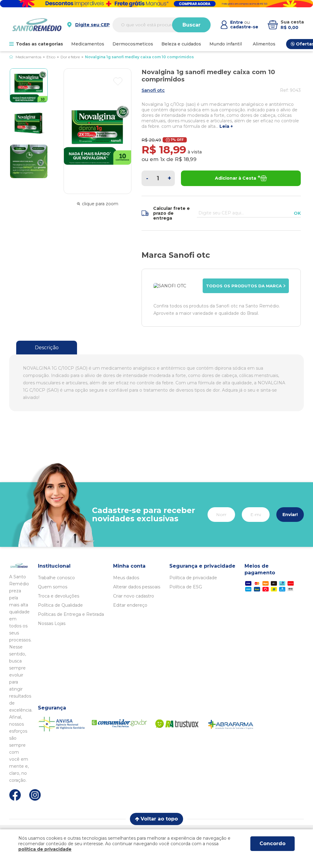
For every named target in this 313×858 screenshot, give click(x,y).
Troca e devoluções (58, 596)
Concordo (272, 843)
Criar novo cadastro (133, 596)
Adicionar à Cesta (235, 178)
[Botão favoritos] (117, 81)
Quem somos (52, 587)
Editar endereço (130, 605)
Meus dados (126, 577)
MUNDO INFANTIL (225, 44)
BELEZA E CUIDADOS (181, 44)
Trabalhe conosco (56, 577)
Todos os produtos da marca (244, 285)
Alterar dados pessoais (136, 587)
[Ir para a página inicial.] (36, 24)
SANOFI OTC (153, 90)
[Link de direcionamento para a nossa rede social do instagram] (35, 795)
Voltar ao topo (159, 819)
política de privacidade (45, 849)
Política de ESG (185, 587)
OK (297, 213)
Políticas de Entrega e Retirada (71, 614)
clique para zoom (100, 203)
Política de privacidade (193, 577)
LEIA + (226, 126)
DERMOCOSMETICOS (132, 44)
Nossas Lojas (51, 623)
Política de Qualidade (60, 605)
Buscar (191, 25)
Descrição (47, 347)
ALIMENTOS (264, 44)
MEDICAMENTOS (87, 44)
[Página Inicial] (11, 57)
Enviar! (290, 514)
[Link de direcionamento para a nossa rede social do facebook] (15, 795)
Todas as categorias (39, 44)
